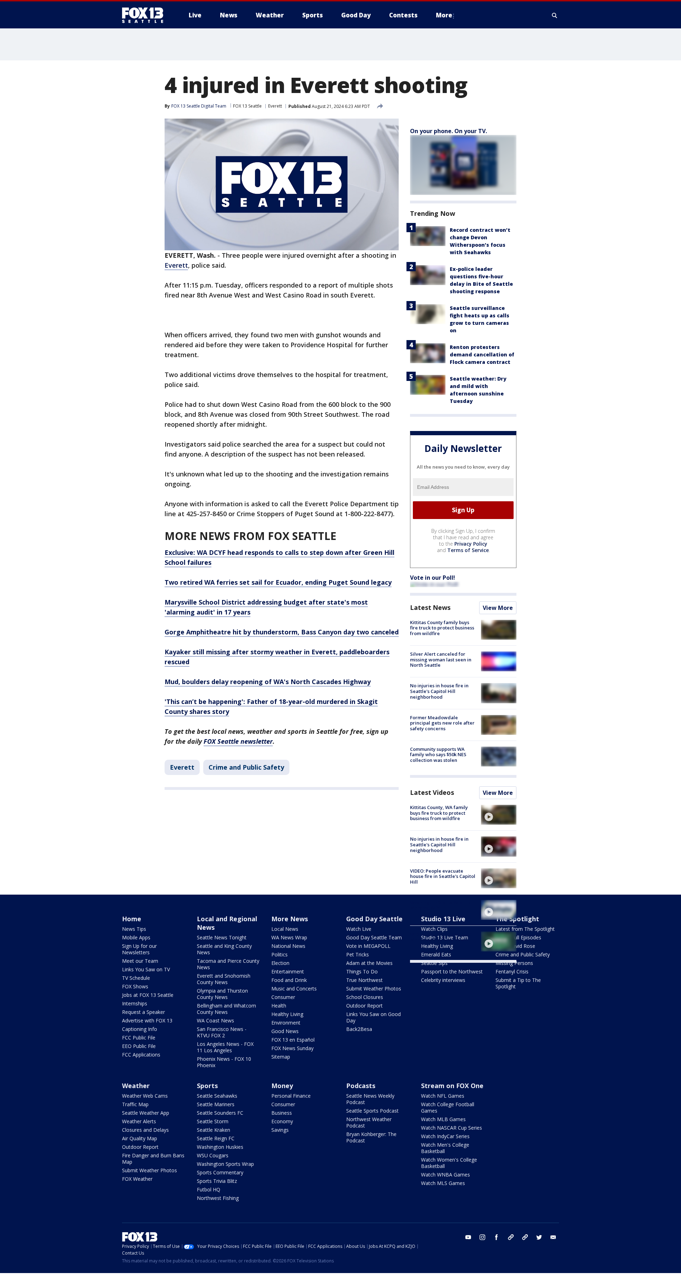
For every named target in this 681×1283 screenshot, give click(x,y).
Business (281, 1112)
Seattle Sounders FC (220, 1112)
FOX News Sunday (292, 1048)
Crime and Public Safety (246, 767)
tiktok (510, 1237)
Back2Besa (359, 1029)
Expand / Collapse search (554, 15)
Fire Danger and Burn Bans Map (153, 1158)
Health (278, 1005)
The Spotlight (517, 919)
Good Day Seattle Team (374, 937)
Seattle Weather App (145, 1112)
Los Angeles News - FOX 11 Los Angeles (225, 1047)
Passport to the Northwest (452, 971)
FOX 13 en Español (293, 1039)
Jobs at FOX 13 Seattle (147, 995)
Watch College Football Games (447, 1107)
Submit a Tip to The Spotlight (518, 983)
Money (282, 1085)
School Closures (364, 997)
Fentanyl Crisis (511, 971)
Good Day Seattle (374, 919)
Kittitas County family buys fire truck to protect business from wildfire (442, 628)
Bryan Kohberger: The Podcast (371, 1137)
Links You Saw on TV (146, 969)
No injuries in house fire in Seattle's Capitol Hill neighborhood (439, 691)
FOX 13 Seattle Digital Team (198, 106)
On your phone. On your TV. (448, 131)
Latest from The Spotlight (525, 929)
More (444, 15)
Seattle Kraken (213, 1129)
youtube (468, 1237)
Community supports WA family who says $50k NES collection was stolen (438, 754)
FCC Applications (141, 1054)
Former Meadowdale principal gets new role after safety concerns (442, 723)
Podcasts (360, 1085)
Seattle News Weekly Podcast (370, 1098)
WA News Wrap (289, 937)
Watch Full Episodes (518, 937)
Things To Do (362, 971)
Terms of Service (468, 550)
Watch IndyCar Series (445, 1136)
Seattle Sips (434, 963)
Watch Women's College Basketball (449, 1162)
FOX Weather (137, 1178)
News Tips (134, 929)
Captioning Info (139, 1029)
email (553, 1237)
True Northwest (364, 980)
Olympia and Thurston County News (222, 993)
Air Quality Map (139, 1138)
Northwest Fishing (218, 1198)
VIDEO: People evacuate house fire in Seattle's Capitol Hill (442, 876)
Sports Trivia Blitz (217, 1181)
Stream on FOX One (452, 1085)
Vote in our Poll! (432, 578)
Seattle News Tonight (222, 937)
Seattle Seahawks (217, 1095)
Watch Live (358, 929)
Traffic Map (135, 1104)
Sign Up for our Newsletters (139, 949)
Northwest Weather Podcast (369, 1122)
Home (131, 919)
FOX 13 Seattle (247, 106)
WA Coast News (215, 1020)
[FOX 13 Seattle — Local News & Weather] (145, 15)
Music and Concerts (294, 988)
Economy (282, 1121)
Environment (285, 1022)
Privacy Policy (470, 543)
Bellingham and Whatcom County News (226, 1008)
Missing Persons (514, 963)
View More (498, 608)
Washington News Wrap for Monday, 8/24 (440, 937)
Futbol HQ (208, 1189)
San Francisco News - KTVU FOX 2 (222, 1032)
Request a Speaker (143, 1012)
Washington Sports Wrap (225, 1164)
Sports (207, 1085)
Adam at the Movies (369, 963)
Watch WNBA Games (445, 1174)
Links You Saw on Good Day (373, 1017)
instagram (482, 1237)
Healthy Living (287, 1014)
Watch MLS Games (443, 1183)
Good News (285, 1031)
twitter (539, 1237)
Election (280, 963)
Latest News (430, 607)
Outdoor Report (364, 1005)
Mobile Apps (136, 937)
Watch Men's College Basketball (445, 1147)
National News (288, 946)
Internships (134, 1003)
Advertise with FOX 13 (147, 1020)
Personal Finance (291, 1095)
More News (289, 919)
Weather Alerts (139, 1121)
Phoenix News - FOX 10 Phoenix (224, 1062)
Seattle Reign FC (215, 1138)
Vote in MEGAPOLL (368, 946)
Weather (136, 1085)
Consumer (283, 997)
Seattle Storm (212, 1121)
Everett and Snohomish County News (223, 979)
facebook (496, 1237)
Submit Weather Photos (373, 988)
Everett (275, 106)
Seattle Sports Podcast (372, 1110)
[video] (498, 815)
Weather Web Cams (145, 1095)
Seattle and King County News (224, 949)
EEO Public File (139, 1046)
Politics (279, 954)
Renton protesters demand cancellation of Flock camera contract (482, 354)
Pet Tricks (357, 954)
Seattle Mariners (215, 1104)
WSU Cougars (212, 1155)
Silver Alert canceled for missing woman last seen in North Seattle (440, 659)
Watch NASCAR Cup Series (451, 1127)
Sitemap (280, 1056)
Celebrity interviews (443, 980)
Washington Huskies (220, 1146)
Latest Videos (432, 792)
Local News (284, 929)
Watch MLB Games (443, 1119)
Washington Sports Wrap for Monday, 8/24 (442, 905)
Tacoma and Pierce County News (228, 964)
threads (525, 1237)
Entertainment (287, 971)
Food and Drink (289, 980)
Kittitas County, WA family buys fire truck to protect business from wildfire (439, 812)
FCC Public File (138, 1037)
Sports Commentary (220, 1172)
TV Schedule (136, 977)
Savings (280, 1129)
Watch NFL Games (442, 1095)
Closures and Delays (145, 1129)
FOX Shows (135, 986)
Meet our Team (140, 960)
